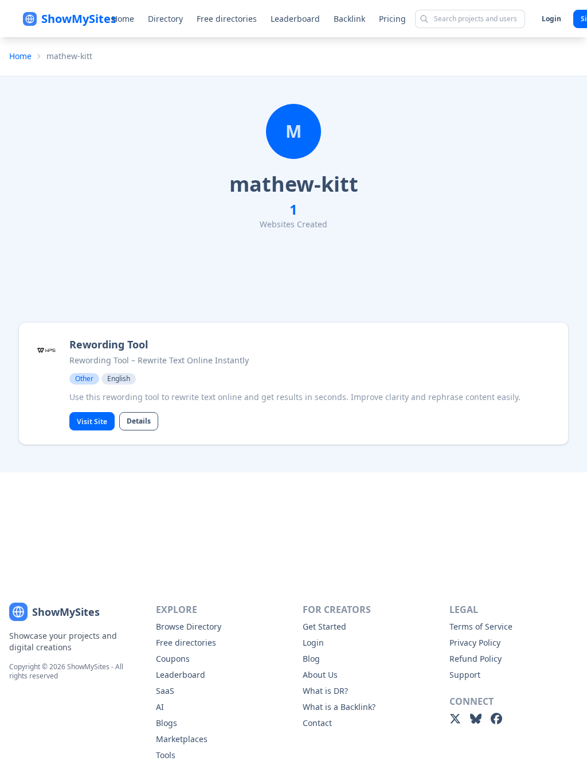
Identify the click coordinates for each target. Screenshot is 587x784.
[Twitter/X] (455, 718)
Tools (165, 755)
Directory (165, 18)
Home (123, 18)
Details (139, 421)
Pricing (392, 18)
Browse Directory (188, 626)
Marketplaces (182, 738)
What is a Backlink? (339, 706)
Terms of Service (480, 626)
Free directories (227, 18)
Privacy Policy (474, 642)
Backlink (349, 18)
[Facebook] (496, 718)
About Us (320, 674)
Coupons (173, 658)
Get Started (324, 626)
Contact (317, 722)
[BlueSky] (476, 718)
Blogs (166, 722)
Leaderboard (295, 18)
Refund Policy (475, 658)
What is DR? (325, 690)
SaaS (165, 690)
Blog (311, 658)
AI (160, 706)
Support (464, 674)
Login (551, 19)
